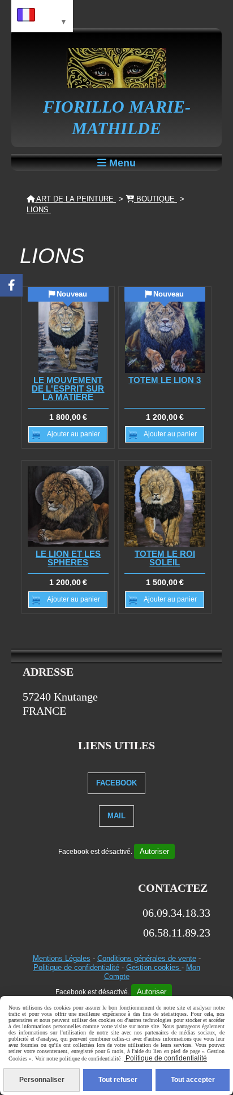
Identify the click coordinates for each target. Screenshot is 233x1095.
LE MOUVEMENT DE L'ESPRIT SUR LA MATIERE (68, 388)
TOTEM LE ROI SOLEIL (165, 558)
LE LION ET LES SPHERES (68, 558)
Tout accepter (193, 1080)
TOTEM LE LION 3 (164, 380)
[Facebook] (11, 285)
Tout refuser (117, 1080)
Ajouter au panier (73, 434)
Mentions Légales (61, 958)
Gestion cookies (154, 967)
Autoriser (154, 851)
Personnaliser (41, 1080)
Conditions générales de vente (146, 958)
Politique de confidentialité (76, 967)
